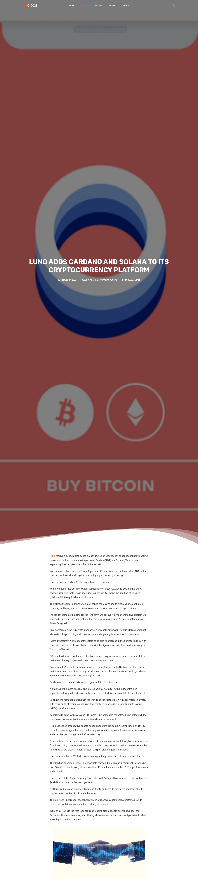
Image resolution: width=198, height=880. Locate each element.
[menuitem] (71, 5)
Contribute (113, 6)
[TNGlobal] (30, 5)
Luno (52, 555)
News (114, 280)
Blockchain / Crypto (91, 280)
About (126, 6)
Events (99, 6)
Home (71, 6)
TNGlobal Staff (132, 280)
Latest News (85, 6)
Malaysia (106, 280)
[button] (174, 5)
